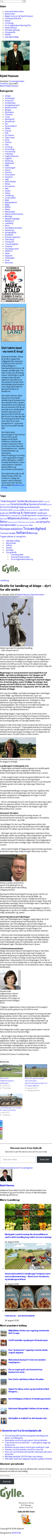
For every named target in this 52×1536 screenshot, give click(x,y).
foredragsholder (16, 81)
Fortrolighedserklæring (22, 559)
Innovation (10, 175)
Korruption (10, 186)
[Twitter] (26, 1126)
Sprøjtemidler (8, 524)
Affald (7, 96)
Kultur (8, 193)
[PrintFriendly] (26, 1136)
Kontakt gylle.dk (12, 30)
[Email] (26, 1131)
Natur (7, 209)
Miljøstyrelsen (33, 519)
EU (1, 507)
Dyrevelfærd (10, 126)
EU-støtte (9, 135)
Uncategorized (12, 249)
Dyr (6, 124)
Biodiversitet (11, 107)
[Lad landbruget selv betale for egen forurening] (11, 1100)
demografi (9, 119)
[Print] (26, 1133)
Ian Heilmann (34, 510)
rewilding (9, 223)
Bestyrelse (10, 14)
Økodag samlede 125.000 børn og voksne (24, 1456)
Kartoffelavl (10, 181)
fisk (5, 507)
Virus (7, 260)
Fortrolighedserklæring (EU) (18, 25)
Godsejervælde (6, 510)
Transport (9, 242)
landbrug (3, 513)
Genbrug (9, 161)
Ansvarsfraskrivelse (14, 11)
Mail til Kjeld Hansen (9, 86)
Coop (7, 117)
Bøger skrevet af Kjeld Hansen (19, 16)
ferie (7, 140)
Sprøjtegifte (10, 232)
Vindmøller (10, 258)
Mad (7, 200)
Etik (7, 133)
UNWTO (8, 251)
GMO (7, 165)
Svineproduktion (12, 237)
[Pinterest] (26, 1128)
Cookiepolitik (17, 555)
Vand (7, 253)
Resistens (9, 221)
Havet (8, 170)
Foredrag (9, 23)
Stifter (8, 34)
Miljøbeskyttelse (18, 518)
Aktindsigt (10, 98)
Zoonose (9, 262)
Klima (7, 184)
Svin (31, 525)
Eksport (49, 504)
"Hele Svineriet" (8, 501)
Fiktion (8, 142)
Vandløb (12, 533)
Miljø (7, 205)
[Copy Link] (26, 1138)
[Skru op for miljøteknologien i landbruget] (11, 1070)
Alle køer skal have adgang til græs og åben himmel (28, 1459)
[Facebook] (26, 1121)
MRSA (8, 207)
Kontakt (10, 550)
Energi (8, 131)
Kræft (7, 191)
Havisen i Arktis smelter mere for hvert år (24, 1449)
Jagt (7, 179)
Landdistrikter (42, 515)
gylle (22, 510)
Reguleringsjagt (12, 219)
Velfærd (22, 533)
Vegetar (8, 256)
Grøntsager (10, 168)
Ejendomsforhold (37, 504)
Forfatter (4, 83)
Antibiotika (10, 103)
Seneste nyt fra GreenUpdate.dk (21, 1430)
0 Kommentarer (37, 594)
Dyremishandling (19, 504)
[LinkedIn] (26, 1124)
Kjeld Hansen (11, 28)
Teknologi (9, 239)
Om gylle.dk (10, 32)
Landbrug (9, 195)
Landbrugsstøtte (28, 515)
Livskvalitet (10, 198)
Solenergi (9, 230)
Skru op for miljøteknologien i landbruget (7, 1080)
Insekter (9, 177)
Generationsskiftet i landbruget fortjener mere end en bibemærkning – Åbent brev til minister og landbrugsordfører (28, 1276)
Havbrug (27, 510)
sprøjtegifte (43, 521)
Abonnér (7, 1481)
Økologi (8, 216)
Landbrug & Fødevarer (22, 512)
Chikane (9, 114)
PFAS (20, 522)
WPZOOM (16, 1533)
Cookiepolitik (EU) (13, 18)
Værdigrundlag (12, 37)
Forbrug (8, 147)
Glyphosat (9, 163)
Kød (6, 188)
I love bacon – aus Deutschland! (19, 1316)
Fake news (10, 138)
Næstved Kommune (14, 214)
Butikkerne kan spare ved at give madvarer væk (27, 1447)
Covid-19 (46, 502)
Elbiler (8, 128)
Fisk (7, 144)
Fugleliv (8, 158)
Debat (8, 21)
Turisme (8, 246)
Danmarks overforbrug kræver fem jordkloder (26, 1440)
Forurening (10, 151)
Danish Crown (5, 504)
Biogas (8, 110)
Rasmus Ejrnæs (27, 522)
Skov (7, 225)
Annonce (9, 101)
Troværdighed (11, 244)
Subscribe (44, 1159)
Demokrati (10, 121)
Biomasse (9, 112)
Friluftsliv (9, 154)
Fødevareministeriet (29, 507)
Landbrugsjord (15, 516)
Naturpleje (10, 212)
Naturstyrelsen (13, 522)
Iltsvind (8, 172)
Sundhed (9, 235)
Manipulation (11, 202)
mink (39, 519)
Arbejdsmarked (12, 105)
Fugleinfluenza (11, 156)
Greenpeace (16, 510)
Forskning (9, 149)
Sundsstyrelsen (23, 525)
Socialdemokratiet (13, 228)
